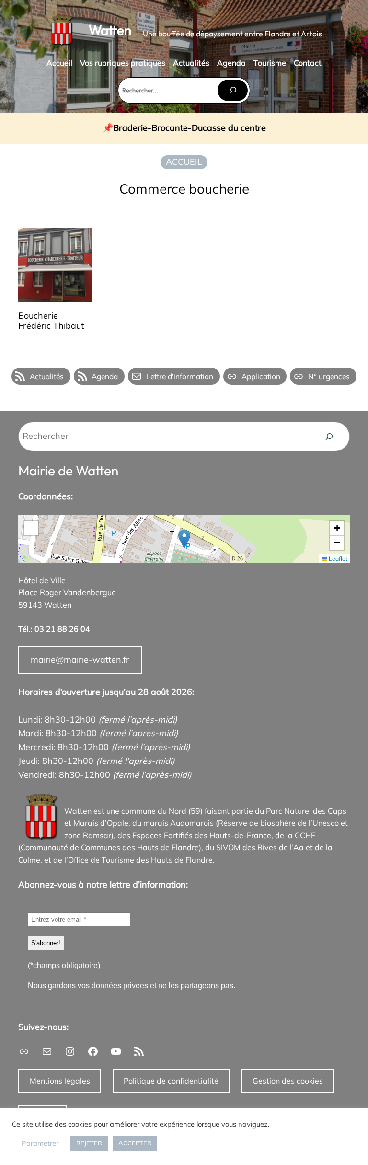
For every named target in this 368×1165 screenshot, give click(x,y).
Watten (110, 30)
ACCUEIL (184, 161)
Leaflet (337, 558)
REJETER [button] (89, 1143)
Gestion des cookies (288, 1080)
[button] (184, 539)
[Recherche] (329, 436)
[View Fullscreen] (31, 528)
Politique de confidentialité (171, 1080)
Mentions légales (60, 1080)
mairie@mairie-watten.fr (80, 659)
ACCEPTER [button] (134, 1143)
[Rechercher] (232, 90)
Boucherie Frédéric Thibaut (51, 321)
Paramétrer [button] (40, 1143)
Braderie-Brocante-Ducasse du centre (189, 128)
